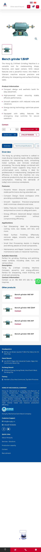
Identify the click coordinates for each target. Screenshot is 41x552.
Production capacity (9, 445)
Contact (5, 125)
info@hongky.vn (9, 421)
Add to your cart (28, 129)
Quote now (8, 135)
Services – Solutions (8, 441)
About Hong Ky (7, 437)
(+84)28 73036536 (10, 425)
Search (28, 6)
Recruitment (6, 453)
